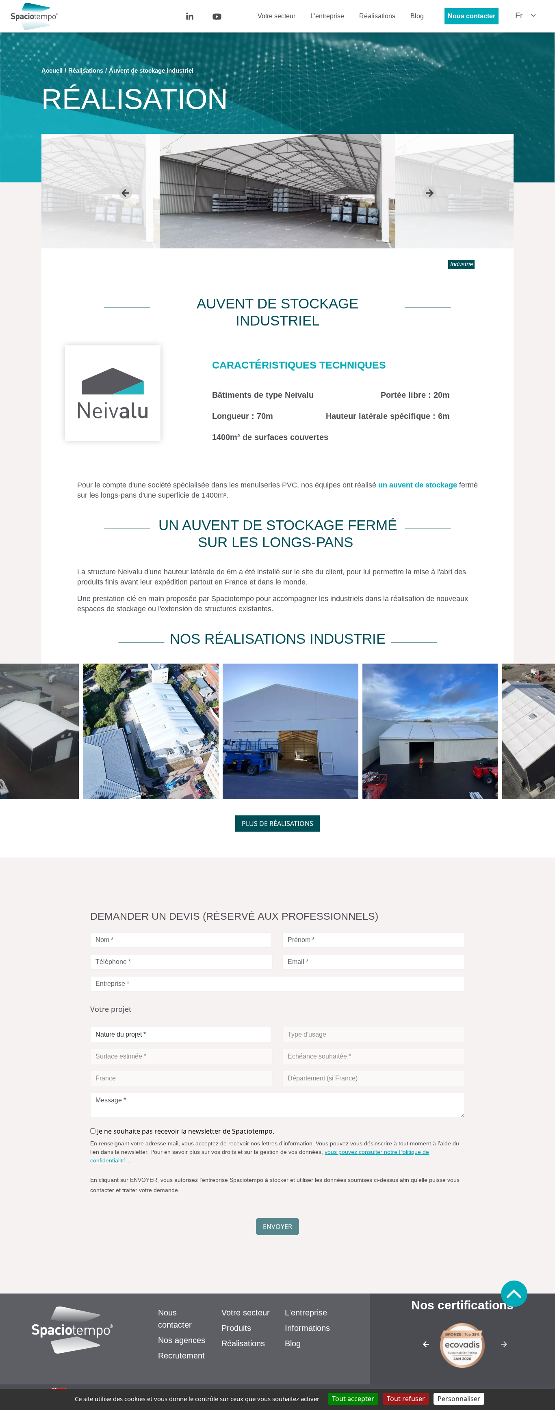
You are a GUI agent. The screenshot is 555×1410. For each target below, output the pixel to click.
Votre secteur (276, 16)
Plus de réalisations (277, 823)
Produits (236, 1328)
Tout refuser (406, 1398)
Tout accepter (353, 1398)
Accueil (52, 70)
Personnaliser (459, 1398)
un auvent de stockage (418, 485)
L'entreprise (327, 16)
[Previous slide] (125, 192)
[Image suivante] (506, 1347)
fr (519, 15)
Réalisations (377, 16)
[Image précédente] (418, 1347)
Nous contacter (471, 16)
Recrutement (181, 1355)
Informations (307, 1328)
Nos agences (181, 1340)
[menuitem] (201, 16)
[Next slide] (429, 192)
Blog (417, 16)
